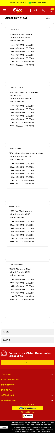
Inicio (6, 332)
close (4, 427)
